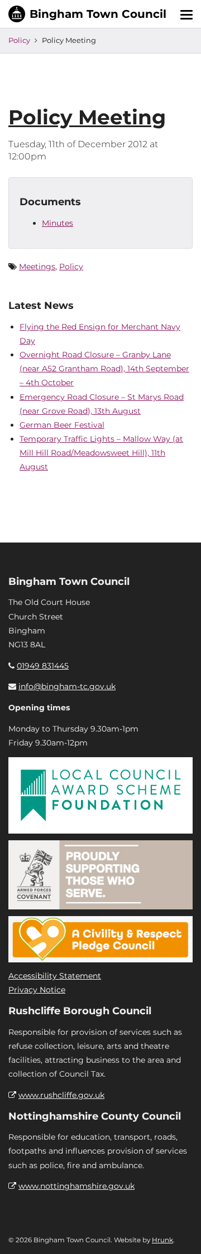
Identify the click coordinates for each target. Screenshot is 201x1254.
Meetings (37, 267)
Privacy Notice (36, 990)
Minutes (57, 223)
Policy (19, 40)
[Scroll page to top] (179, 1232)
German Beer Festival (62, 425)
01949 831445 (43, 666)
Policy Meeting (87, 117)
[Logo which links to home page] (87, 14)
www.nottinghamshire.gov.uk (76, 1186)
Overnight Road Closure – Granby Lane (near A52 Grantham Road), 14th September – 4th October (104, 369)
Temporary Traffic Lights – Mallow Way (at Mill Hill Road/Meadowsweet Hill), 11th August (101, 453)
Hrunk (162, 1240)
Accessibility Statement (54, 976)
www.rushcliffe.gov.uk (61, 1095)
